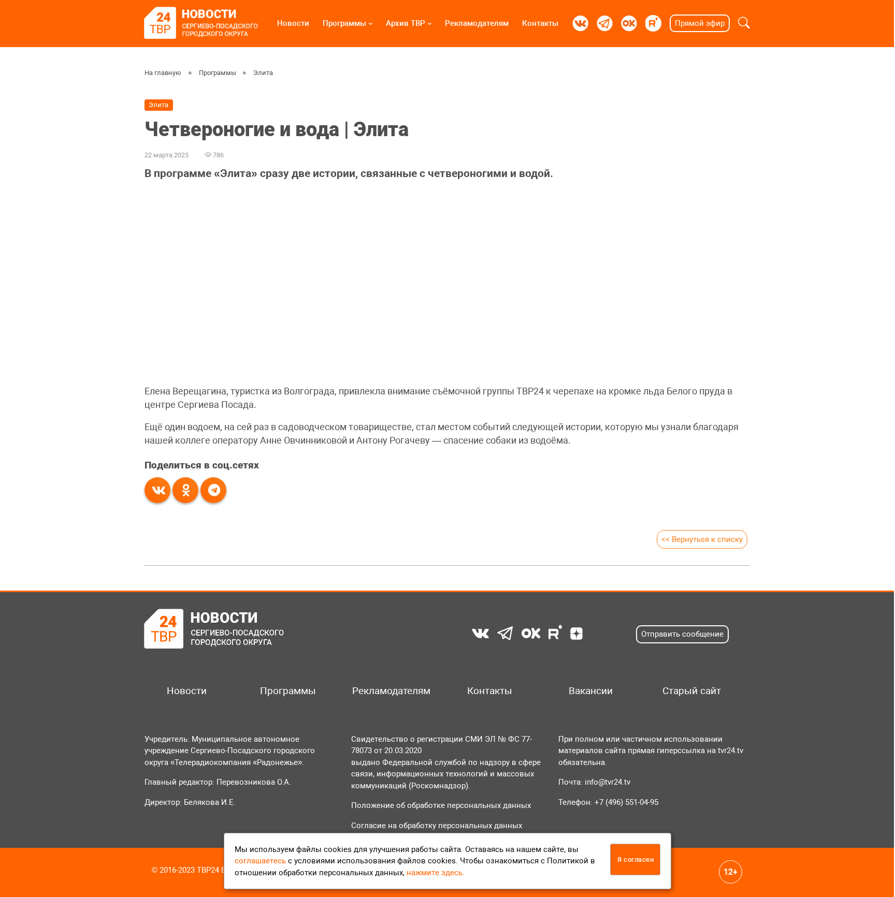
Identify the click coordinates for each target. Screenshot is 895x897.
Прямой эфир (700, 23)
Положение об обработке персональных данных (441, 805)
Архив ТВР (405, 23)
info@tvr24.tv (607, 782)
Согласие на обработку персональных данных (436, 825)
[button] (744, 23)
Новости (293, 23)
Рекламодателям (477, 23)
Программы (344, 23)
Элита (263, 73)
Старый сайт (691, 691)
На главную (163, 73)
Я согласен (635, 859)
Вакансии (591, 691)
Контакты (540, 23)
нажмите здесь (435, 872)
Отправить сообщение (682, 634)
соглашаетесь (260, 860)
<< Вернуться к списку (702, 539)
